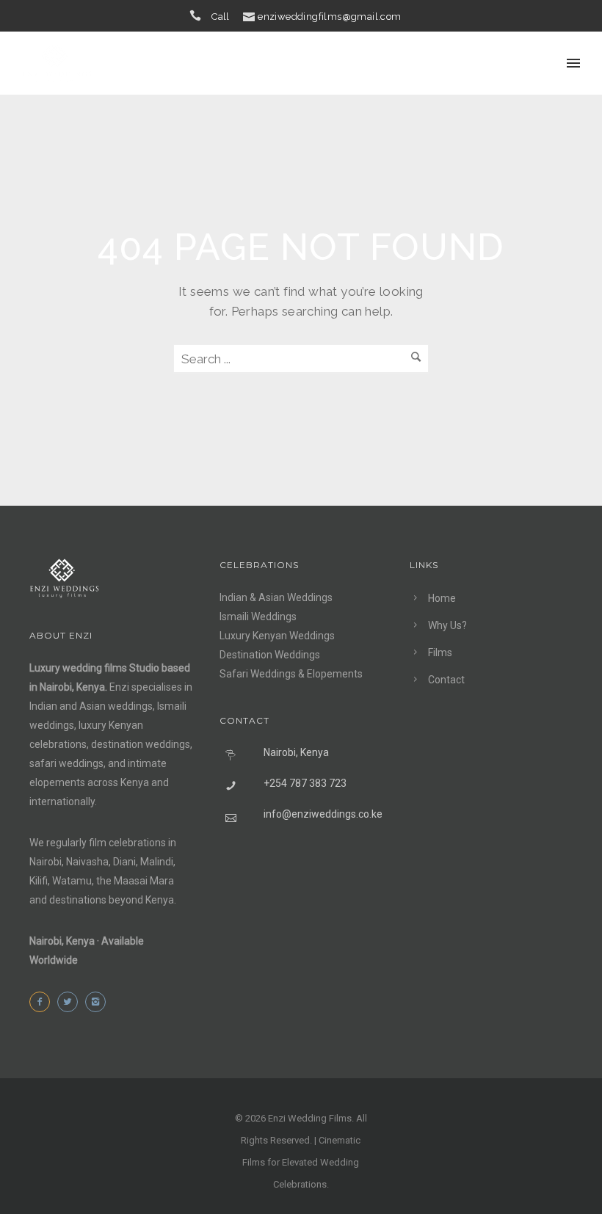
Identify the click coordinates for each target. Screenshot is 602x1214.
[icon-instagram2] (99, 1002)
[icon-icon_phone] (198, 16)
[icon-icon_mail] (249, 16)
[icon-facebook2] (43, 1002)
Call (220, 16)
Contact (446, 680)
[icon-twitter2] (71, 1002)
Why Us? (447, 625)
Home (442, 598)
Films (440, 652)
